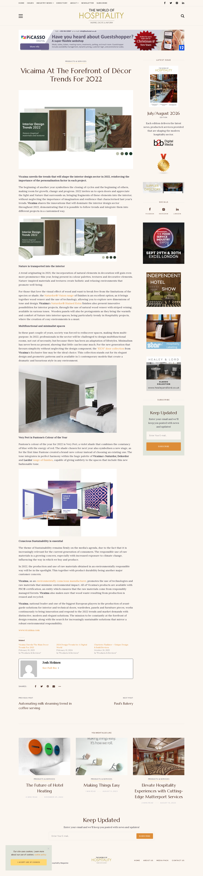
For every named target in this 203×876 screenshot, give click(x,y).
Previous (25, 771)
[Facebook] (165, 3)
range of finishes (43, 460)
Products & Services (76, 61)
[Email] (53, 686)
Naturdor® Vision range (59, 295)
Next (177, 771)
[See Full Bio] (58, 668)
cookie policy (40, 855)
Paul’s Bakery (123, 703)
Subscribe (163, 446)
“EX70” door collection (110, 348)
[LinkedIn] (183, 3)
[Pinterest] (47, 686)
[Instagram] (177, 3)
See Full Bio (50, 667)
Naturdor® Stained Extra (66, 303)
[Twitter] (171, 3)
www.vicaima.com (29, 630)
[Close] (48, 848)
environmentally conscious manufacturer (61, 581)
